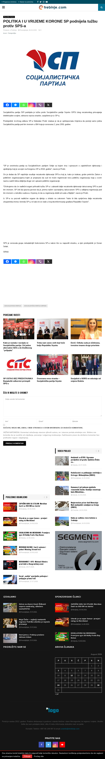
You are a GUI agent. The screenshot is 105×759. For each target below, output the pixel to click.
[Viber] (40, 105)
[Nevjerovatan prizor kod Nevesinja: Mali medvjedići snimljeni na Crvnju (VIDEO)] (62, 506)
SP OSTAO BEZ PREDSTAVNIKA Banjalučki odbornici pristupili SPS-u (18, 381)
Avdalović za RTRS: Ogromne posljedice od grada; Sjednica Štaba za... (85, 459)
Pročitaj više (39, 756)
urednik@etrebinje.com (70, 729)
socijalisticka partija (12, 306)
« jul (56, 694)
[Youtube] (47, 2)
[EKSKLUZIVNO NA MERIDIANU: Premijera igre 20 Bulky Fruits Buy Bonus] (10, 536)
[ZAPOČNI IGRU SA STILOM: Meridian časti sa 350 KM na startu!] (10, 507)
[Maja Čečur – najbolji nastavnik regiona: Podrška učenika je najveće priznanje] (10, 623)
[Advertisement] (52, 146)
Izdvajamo (9, 596)
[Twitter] (40, 2)
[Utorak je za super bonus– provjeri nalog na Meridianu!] (10, 521)
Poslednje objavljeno (16, 497)
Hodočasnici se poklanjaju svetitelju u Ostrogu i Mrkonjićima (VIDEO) (86, 473)
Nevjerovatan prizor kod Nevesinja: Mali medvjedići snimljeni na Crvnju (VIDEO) (85, 504)
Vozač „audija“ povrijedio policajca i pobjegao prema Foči (33, 577)
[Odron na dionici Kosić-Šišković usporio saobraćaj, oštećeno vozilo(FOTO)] (10, 607)
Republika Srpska (9, 17)
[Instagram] (43, 2)
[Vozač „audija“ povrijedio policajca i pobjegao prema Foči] (10, 579)
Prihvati (27, 756)
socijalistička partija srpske (35, 306)
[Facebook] (37, 2)
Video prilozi (64, 450)
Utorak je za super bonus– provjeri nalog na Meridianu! (33, 519)
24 (58, 685)
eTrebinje (13, 30)
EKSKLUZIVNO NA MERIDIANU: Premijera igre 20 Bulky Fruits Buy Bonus (34, 533)
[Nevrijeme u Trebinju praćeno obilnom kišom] (10, 638)
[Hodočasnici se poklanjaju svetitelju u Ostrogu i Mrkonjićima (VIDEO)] (62, 476)
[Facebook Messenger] (15, 105)
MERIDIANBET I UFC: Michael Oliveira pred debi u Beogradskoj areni (33, 562)
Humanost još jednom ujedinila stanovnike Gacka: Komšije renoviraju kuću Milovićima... (86, 489)
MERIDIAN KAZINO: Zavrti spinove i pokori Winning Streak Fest (32, 548)
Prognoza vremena (9, 2)
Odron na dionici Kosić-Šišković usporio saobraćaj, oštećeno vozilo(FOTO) (32, 606)
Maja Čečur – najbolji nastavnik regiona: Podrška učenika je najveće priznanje (34, 621)
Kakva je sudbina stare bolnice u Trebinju (84, 518)
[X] (48, 105)
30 (98, 685)
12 (72, 675)
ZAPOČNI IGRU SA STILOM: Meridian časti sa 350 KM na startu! (33, 504)
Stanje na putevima (26, 2)
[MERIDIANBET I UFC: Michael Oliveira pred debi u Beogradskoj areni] (10, 565)
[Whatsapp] (24, 105)
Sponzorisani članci (68, 596)
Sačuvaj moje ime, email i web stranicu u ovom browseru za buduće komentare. (43, 428)
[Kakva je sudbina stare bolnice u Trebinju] (62, 521)
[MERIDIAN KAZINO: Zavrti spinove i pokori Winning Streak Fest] (10, 550)
